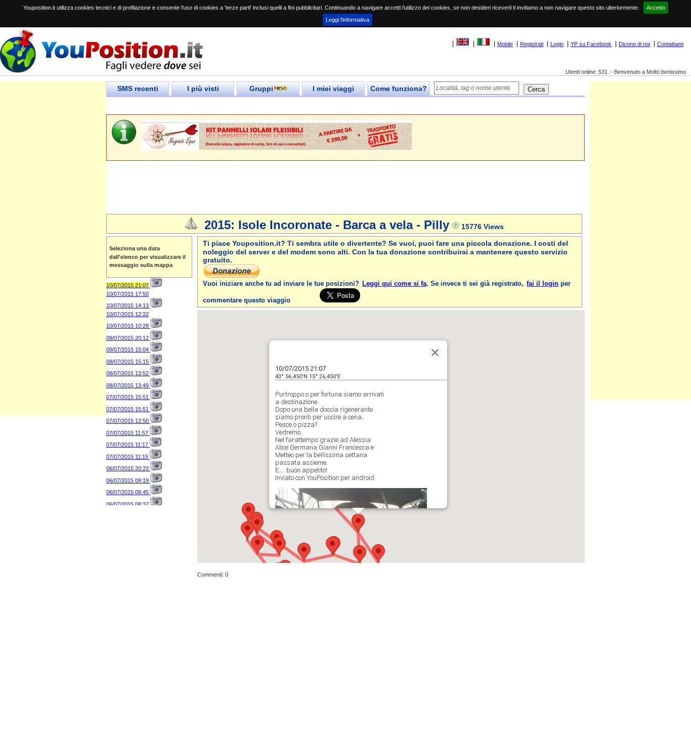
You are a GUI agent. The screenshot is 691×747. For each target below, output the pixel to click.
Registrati (531, 44)
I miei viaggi (333, 88)
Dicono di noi (634, 44)
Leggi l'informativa (347, 20)
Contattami (670, 44)
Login (557, 44)
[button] (378, 553)
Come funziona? (398, 88)
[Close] (435, 352)
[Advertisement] (290, 106)
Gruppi (261, 88)
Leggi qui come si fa (394, 283)
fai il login (542, 283)
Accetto (655, 8)
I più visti (203, 88)
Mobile (505, 44)
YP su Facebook (591, 44)
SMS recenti (137, 88)
